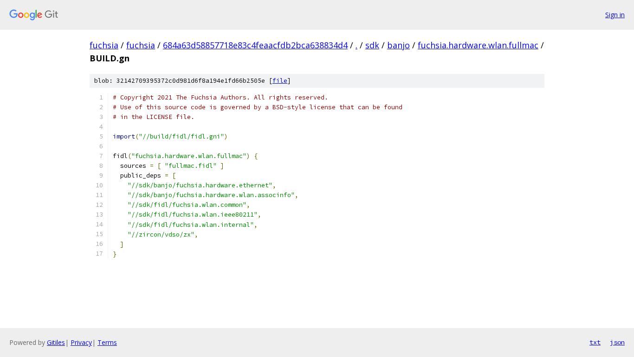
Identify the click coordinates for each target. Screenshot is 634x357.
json (617, 342)
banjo (398, 45)
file (279, 81)
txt (595, 342)
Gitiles (56, 342)
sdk (372, 45)
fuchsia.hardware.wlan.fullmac (478, 45)
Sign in (615, 14)
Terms (107, 342)
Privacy (81, 342)
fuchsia (104, 45)
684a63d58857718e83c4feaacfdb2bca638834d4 (255, 45)
